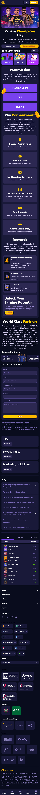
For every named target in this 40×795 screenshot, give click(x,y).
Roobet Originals (10, 50)
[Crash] (20, 59)
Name (5, 369)
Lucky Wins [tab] (33, 537)
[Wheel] (7, 59)
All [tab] (8, 537)
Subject (6, 393)
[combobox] (20, 662)
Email (5, 377)
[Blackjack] (33, 59)
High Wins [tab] (20, 537)
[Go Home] (3, 2)
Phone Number (8, 385)
